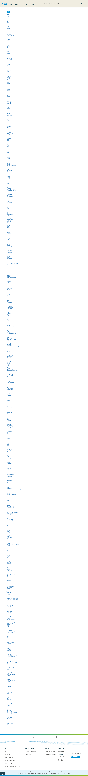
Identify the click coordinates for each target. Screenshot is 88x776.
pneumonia (9, 321)
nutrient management (11, 340)
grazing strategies (10, 355)
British (8, 439)
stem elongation (10, 133)
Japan (8, 591)
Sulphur (8, 224)
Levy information (9, 757)
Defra (8, 502)
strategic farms (10, 411)
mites (8, 207)
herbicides (9, 210)
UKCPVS (8, 195)
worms (8, 331)
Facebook (62, 756)
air (7, 81)
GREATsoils (9, 380)
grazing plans (9, 356)
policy (8, 577)
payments (9, 579)
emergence (9, 138)
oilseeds (8, 393)
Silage (8, 283)
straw (8, 44)
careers (8, 64)
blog (7, 538)
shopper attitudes (10, 440)
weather (8, 617)
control (8, 548)
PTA (7, 270)
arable (8, 392)
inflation (8, 28)
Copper (8, 227)
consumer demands (11, 670)
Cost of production (10, 255)
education (9, 34)
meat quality (9, 427)
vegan (8, 17)
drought (8, 457)
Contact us (85, 3)
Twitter (61, 757)
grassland (9, 387)
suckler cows (9, 315)
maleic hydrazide (10, 661)
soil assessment (10, 388)
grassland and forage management (14, 489)
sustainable (9, 33)
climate (8, 705)
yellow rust (9, 177)
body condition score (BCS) (12, 317)
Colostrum (9, 276)
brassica (8, 239)
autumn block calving (11, 259)
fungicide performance (11, 165)
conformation (9, 302)
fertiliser (8, 225)
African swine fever (10, 506)
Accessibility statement (50, 750)
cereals (8, 172)
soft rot (8, 556)
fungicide (8, 163)
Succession (9, 583)
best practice (9, 514)
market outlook (10, 562)
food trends (9, 414)
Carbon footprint (10, 246)
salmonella (9, 687)
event (8, 452)
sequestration (9, 250)
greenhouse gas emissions (12, 247)
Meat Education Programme (12, 680)
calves (8, 312)
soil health (9, 395)
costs (8, 373)
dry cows (8, 294)
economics (9, 682)
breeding (8, 40)
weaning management (11, 339)
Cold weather (9, 718)
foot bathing (9, 603)
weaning (8, 52)
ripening (8, 121)
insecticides (9, 505)
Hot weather (9, 719)
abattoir (8, 96)
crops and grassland (11, 605)
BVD (7, 575)
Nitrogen (8, 230)
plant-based (9, 468)
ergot (8, 187)
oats (7, 112)
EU (7, 659)
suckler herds (9, 570)
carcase (8, 675)
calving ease (9, 266)
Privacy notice (28, 754)
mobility (8, 286)
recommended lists (10, 507)
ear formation (9, 134)
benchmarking (9, 258)
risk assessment (10, 87)
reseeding (9, 343)
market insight (9, 91)
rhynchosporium (10, 179)
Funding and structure (10, 756)
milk (7, 413)
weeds (8, 150)
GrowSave (9, 649)
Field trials (9, 694)
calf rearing (9, 561)
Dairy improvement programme (13, 544)
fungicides (9, 197)
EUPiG (8, 487)
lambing (8, 368)
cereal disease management (12, 599)
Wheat (8, 222)
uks (7, 639)
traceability (9, 446)
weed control (9, 342)
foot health (9, 650)
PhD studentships (10, 517)
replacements (9, 338)
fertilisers (8, 351)
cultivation (9, 234)
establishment (9, 128)
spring (8, 123)
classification (9, 301)
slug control (9, 381)
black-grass (9, 151)
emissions (9, 496)
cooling (8, 240)
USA (7, 109)
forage (8, 284)
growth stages (9, 125)
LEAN (8, 401)
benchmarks (9, 126)
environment (9, 32)
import (8, 629)
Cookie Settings (2, 774)
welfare (8, 42)
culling (8, 328)
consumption (9, 60)
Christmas (9, 57)
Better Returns (9, 592)
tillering (8, 129)
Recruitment (9, 566)
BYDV (8, 199)
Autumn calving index (11, 619)
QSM (8, 405)
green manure (9, 156)
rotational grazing (10, 523)
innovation (9, 75)
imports (8, 95)
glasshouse (9, 486)
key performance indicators (12, 263)
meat (8, 419)
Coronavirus (9, 698)
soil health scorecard (11, 656)
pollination (9, 580)
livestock (8, 71)
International (9, 433)
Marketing (21, 3)
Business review (10, 657)
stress (8, 50)
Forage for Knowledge (11, 620)
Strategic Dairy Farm (11, 492)
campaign (9, 501)
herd (8, 481)
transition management (11, 326)
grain (8, 237)
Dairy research (9, 275)
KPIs (7, 432)
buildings (8, 46)
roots (8, 139)
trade (8, 434)
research (8, 73)
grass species (9, 344)
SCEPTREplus (9, 399)
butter (8, 541)
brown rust (9, 176)
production (9, 78)
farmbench (9, 418)
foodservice (9, 408)
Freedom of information (30, 751)
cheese (8, 469)
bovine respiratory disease (12, 520)
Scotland (8, 429)
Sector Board (9, 564)
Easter (8, 27)
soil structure (9, 349)
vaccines (8, 364)
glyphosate (9, 212)
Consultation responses (10, 753)
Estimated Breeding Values (12, 655)
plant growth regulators (11, 162)
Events (72, 3)
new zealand (9, 587)
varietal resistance (10, 194)
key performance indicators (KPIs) (13, 346)
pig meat (8, 679)
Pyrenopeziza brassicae (11, 535)
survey (8, 568)
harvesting (9, 361)
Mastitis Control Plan (11, 278)
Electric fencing (10, 572)
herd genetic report (10, 653)
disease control (10, 549)
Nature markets (10, 717)
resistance (9, 70)
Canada (8, 108)
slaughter (8, 473)
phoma (8, 191)
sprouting (8, 116)
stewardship (9, 85)
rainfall (8, 525)
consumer (9, 15)
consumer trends (10, 407)
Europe (8, 558)
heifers (8, 337)
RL (7, 110)
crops (8, 445)
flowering (8, 169)
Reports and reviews (10, 760)
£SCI (7, 269)
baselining (9, 716)
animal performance (11, 674)
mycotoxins (9, 166)
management (9, 480)
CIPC (7, 550)
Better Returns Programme (12, 662)
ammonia (8, 495)
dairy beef (9, 311)
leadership (9, 606)
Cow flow (8, 289)
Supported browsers (49, 753)
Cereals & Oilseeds (10, 404)
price (8, 251)
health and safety (10, 386)
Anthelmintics (9, 518)
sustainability (9, 581)
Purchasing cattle (10, 274)
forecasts (8, 536)
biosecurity (9, 103)
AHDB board (9, 643)
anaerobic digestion (11, 691)
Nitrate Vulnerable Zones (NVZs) (13, 352)
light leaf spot (9, 144)
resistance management (11, 189)
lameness (8, 280)
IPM (7, 499)
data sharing (9, 425)
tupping (8, 376)
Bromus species (10, 218)
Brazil (8, 107)
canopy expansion (10, 131)
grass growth (9, 353)
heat (7, 48)
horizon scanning (10, 92)
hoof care (8, 287)
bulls (8, 296)
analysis (8, 532)
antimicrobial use (10, 474)
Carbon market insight (11, 713)
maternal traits (10, 375)
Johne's (8, 625)
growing (8, 325)
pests (8, 146)
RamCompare (9, 488)
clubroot (8, 145)
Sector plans (16, 3)
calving (8, 318)
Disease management (11, 608)
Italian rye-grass (10, 214)
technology (9, 438)
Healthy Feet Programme (11, 277)
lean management (10, 700)
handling (8, 336)
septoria (8, 174)
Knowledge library (33, 3)
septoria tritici (9, 188)
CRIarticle (8, 576)
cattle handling (10, 307)
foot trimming (9, 288)
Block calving (9, 604)
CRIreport (8, 569)
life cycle (8, 137)
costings (8, 362)
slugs (8, 147)
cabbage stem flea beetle (12, 148)
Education (7, 754)
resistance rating (10, 196)
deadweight (9, 365)
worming (8, 39)
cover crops (9, 527)
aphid (8, 402)
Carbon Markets (10, 711)
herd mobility (9, 290)
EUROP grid (9, 305)
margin (8, 257)
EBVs (8, 314)
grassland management (11, 369)
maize (8, 358)
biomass (8, 140)
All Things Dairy (10, 669)
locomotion (9, 272)
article (8, 444)
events (8, 511)
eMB (7, 66)
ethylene (8, 547)
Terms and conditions (50, 751)
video (8, 454)
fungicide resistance (11, 184)
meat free (8, 16)
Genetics (8, 264)
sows (8, 477)
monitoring (9, 588)
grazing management (11, 374)
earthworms (9, 390)
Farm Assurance (10, 692)
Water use (9, 524)
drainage (8, 324)
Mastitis (8, 293)
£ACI (7, 635)
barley (8, 508)
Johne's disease (10, 513)
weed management (10, 464)
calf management (10, 426)
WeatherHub (9, 537)
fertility (8, 319)
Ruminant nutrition (10, 516)
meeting (8, 462)
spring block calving (11, 261)
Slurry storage (9, 630)
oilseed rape (9, 398)
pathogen (8, 164)
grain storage (9, 170)
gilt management (10, 686)
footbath (8, 593)
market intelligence (10, 382)
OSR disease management (12, 595)
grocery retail (9, 58)
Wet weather (9, 722)
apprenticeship (10, 542)
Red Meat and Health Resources (12, 766)
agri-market (9, 585)
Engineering (9, 551)
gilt (7, 479)
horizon (8, 77)
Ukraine (8, 106)
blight (8, 663)
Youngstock (9, 654)
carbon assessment (10, 456)
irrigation (8, 377)
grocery (8, 31)
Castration (9, 693)
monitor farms (9, 412)
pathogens (9, 628)
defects (8, 560)
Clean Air (8, 647)
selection (8, 303)
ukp (7, 638)
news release (9, 442)
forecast (8, 98)
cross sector (9, 493)
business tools (9, 458)
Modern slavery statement (31, 753)
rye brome (9, 221)
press (8, 443)
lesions (8, 600)
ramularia (9, 181)
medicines (9, 67)
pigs (7, 460)
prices (8, 94)
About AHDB (79, 3)
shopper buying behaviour (12, 483)
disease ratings (10, 645)
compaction (9, 233)
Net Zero (8, 704)
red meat (8, 20)
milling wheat (9, 498)
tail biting (8, 89)
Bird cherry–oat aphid (11, 204)
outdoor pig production (11, 494)
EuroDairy (9, 455)
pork (7, 23)
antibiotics (9, 424)
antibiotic (8, 69)
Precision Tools (10, 678)
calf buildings (9, 252)
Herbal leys (9, 684)
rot (7, 557)
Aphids (8, 203)
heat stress (9, 253)
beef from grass (10, 607)
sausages (8, 467)
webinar (8, 451)
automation (9, 400)
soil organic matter (10, 396)
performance (9, 476)
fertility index (9, 265)
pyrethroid (9, 201)
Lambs (8, 371)
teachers (8, 36)
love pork (8, 668)
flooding (8, 681)
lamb (8, 22)
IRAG (8, 504)
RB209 (8, 465)
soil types (8, 347)
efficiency (8, 79)
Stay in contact (75, 756)
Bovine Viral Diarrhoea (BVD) (12, 512)
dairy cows (9, 699)
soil (7, 84)
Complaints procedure (30, 750)
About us (7, 750)
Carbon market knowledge (12, 712)
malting (8, 245)
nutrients (8, 232)
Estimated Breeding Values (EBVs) (13, 297)
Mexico (8, 482)
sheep (8, 510)
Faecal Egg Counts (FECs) (11, 334)
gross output (9, 115)
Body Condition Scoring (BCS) (12, 370)
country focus (9, 589)
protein (8, 26)
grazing (8, 327)
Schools (8, 618)
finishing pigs (9, 688)
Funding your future (11, 3)
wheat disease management (12, 597)
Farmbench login (9, 762)
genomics (8, 594)
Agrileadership (10, 710)
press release (9, 463)
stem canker (9, 193)
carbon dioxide (10, 689)
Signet (8, 300)
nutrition (8, 56)
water (8, 47)
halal (8, 461)
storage (8, 153)
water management (10, 378)
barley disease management (12, 598)
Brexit (8, 38)
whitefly (8, 485)
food (7, 406)
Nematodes (9, 206)
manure (8, 226)
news (8, 415)
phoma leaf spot (10, 143)
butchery (8, 624)
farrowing (8, 41)
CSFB (8, 200)
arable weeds (9, 430)
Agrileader (9, 709)
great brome (9, 215)
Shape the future (9, 768)
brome (8, 216)
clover (8, 160)
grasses (8, 159)
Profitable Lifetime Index (11, 632)
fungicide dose (10, 185)
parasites (8, 322)
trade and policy (10, 707)
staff (7, 685)
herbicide (8, 530)
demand (8, 231)
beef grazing (9, 672)
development (9, 127)
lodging (8, 120)
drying (8, 241)
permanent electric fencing (12, 573)
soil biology (9, 350)
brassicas (8, 157)
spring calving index (11, 633)
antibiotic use (9, 363)
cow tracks (9, 673)
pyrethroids (9, 208)
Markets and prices (26, 3)
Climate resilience (10, 723)
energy (8, 82)
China (8, 567)
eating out (9, 420)
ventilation (9, 45)
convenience (9, 59)
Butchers (8, 660)
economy (8, 29)
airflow (8, 554)
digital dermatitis (10, 281)
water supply (9, 644)
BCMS (8, 676)
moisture (8, 244)
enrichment (9, 88)
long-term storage (10, 243)
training (8, 62)
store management (10, 586)
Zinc (7, 228)
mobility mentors (10, 623)
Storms (8, 724)
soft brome (9, 220)
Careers (7, 751)
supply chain (9, 76)
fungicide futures (10, 529)
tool (7, 65)
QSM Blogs (9, 641)
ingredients (9, 648)
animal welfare (10, 308)
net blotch (9, 178)
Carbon (8, 706)
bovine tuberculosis (10, 695)
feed (7, 97)
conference (9, 436)
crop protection (10, 383)
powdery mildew (10, 175)
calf (7, 423)
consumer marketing (11, 622)
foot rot (8, 183)
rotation (8, 141)
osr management (10, 616)
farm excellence (10, 72)
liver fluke (8, 332)
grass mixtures (10, 345)
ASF (7, 104)
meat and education (11, 35)
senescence (9, 132)
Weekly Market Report (11, 666)
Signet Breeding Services (12, 367)
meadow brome (10, 219)
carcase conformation (11, 271)
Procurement (8, 759)
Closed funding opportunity (12, 726)
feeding (8, 53)
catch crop (9, 154)
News (75, 3)
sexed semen (9, 313)
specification (9, 306)
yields (8, 114)
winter (8, 122)
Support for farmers (9, 765)
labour (8, 582)
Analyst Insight (10, 664)
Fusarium (8, 238)
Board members (10, 636)
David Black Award (10, 563)
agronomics (9, 119)
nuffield (8, 610)
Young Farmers (10, 614)
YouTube (62, 760)
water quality (9, 384)
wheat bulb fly (9, 202)
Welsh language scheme (50, 754)
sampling (8, 100)
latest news (9, 470)
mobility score (9, 291)
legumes (8, 158)
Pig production (9, 552)
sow (7, 475)
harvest (8, 152)
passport (8, 171)
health (8, 19)
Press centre (61, 751)
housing (8, 83)
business (8, 63)
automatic (9, 235)
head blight (9, 168)
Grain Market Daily (10, 667)
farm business (9, 449)
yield (8, 135)
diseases (8, 394)
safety (8, 309)
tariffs (8, 626)
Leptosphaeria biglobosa (11, 190)
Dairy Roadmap (10, 697)
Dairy (8, 14)
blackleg (8, 555)
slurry (8, 533)
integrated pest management (12, 531)
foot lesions (9, 282)
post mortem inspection (11, 357)
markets (8, 113)
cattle (8, 320)
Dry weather (9, 720)
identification (9, 543)
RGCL (8, 651)
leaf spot (8, 182)
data (7, 417)
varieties (8, 490)
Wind (8, 725)
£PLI (7, 268)
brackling (8, 118)
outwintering (9, 701)
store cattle (9, 612)
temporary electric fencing (12, 574)
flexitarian (9, 25)
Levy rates (9, 54)
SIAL (7, 637)
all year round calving (11, 262)
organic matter (10, 389)
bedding (8, 471)
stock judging (9, 613)
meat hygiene (9, 421)
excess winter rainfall (11, 601)
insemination (9, 295)
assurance (9, 102)
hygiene (8, 90)
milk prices (9, 256)
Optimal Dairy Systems (11, 431)
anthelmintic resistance (11, 333)
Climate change (10, 249)
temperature (9, 101)
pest (7, 526)
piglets (8, 51)
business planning (10, 611)
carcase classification (11, 519)
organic (8, 209)
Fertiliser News (10, 715)
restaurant (9, 500)
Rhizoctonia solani (10, 642)
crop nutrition (9, 359)
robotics (8, 448)
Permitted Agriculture (11, 703)
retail (8, 409)
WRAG (8, 213)
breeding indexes (10, 299)
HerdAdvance (9, 545)
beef (7, 21)
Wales (8, 437)
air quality (9, 450)
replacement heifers (11, 330)
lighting (8, 521)
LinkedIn (61, 759)
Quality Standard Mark (11, 631)
